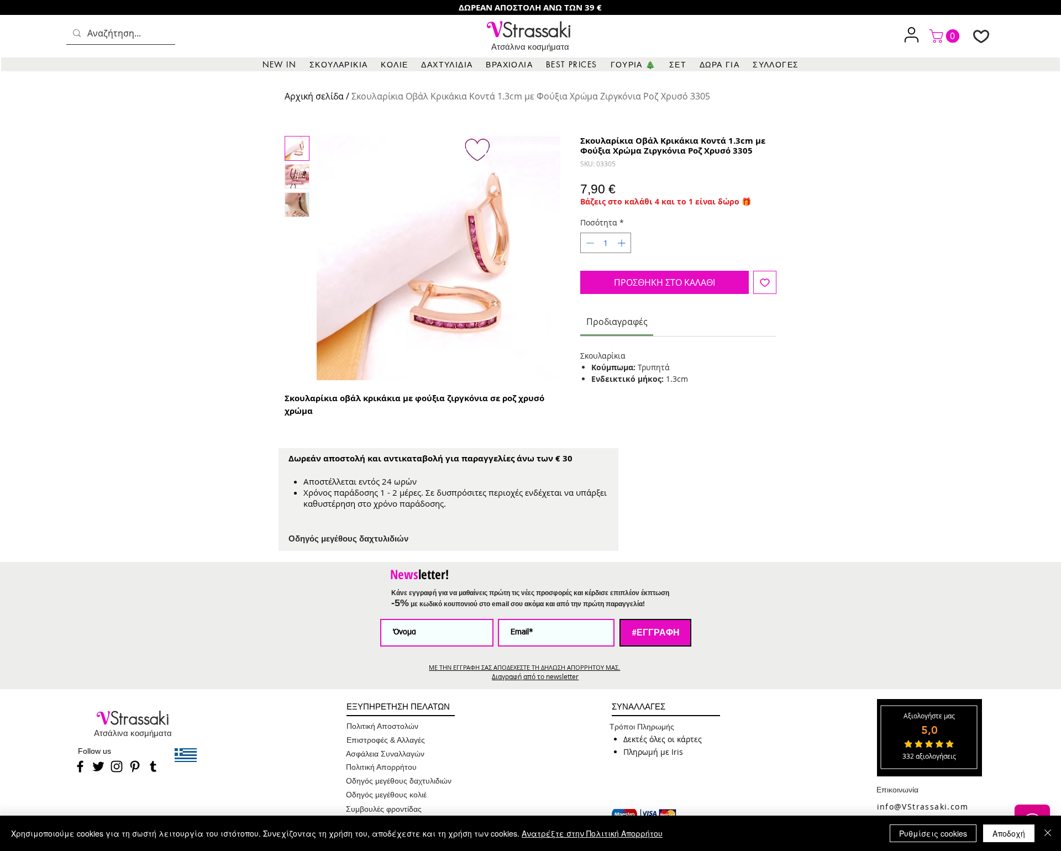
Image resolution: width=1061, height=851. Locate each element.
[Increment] (622, 243)
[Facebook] (80, 766)
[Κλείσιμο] (1047, 833)
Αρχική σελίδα (314, 96)
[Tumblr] (153, 766)
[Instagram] (116, 766)
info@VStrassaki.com (923, 806)
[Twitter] (98, 766)
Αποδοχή (1008, 833)
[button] (338, 64)
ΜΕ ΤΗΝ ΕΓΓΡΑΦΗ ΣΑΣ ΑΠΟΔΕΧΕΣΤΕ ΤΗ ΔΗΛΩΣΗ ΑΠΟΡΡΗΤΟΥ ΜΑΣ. (524, 667)
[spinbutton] (606, 243)
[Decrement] (589, 243)
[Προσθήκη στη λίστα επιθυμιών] (764, 282)
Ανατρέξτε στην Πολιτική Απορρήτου (592, 833)
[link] (946, 36)
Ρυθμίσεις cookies (933, 833)
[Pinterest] (135, 766)
